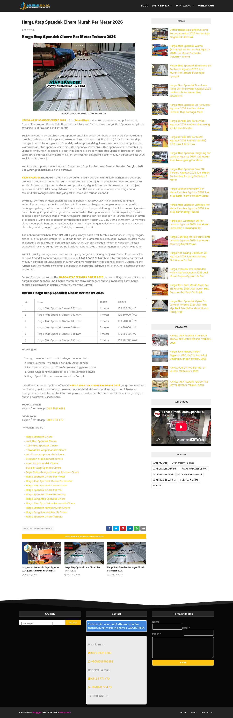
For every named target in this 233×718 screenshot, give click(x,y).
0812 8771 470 (55, 420)
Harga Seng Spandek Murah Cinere (46, 512)
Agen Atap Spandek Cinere (42, 463)
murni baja (29, 29)
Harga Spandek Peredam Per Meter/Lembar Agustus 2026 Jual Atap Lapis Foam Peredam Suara (189, 192)
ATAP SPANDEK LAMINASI (165, 468)
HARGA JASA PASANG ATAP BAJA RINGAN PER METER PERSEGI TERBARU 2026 (190, 339)
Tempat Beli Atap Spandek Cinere (46, 450)
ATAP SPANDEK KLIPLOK (183, 463)
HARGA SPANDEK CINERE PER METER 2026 (95, 385)
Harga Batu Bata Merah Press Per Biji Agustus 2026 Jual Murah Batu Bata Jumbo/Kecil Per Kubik (189, 288)
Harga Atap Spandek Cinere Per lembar (49, 481)
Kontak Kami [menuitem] (206, 5)
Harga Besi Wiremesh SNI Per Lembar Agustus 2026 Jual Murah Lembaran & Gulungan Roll (189, 224)
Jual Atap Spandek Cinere (41, 441)
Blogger (37, 712)
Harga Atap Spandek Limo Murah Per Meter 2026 (82, 568)
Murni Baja (82, 120)
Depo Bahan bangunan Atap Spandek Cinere (52, 472)
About (194, 712)
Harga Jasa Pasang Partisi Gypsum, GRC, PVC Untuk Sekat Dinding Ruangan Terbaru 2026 (188, 355)
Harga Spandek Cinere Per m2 (44, 490)
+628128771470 (101, 687)
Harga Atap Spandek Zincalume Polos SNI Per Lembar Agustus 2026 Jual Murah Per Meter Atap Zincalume (190, 91)
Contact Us (207, 712)
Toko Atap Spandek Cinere (42, 445)
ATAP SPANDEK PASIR (163, 474)
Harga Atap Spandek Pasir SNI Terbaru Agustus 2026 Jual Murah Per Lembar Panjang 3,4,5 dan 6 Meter (190, 174)
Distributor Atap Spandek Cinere (45, 454)
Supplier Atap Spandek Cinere (43, 468)
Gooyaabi (65, 712)
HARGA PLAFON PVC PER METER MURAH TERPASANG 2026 (187, 369)
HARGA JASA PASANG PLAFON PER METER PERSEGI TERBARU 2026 (189, 383)
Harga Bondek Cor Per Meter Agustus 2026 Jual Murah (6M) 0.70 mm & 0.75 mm (188, 140)
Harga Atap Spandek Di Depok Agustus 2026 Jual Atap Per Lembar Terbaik (40, 568)
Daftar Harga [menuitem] (160, 5)
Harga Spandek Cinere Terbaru (44, 516)
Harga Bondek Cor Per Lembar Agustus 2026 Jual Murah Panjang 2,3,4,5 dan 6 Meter (190, 124)
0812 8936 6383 (56, 408)
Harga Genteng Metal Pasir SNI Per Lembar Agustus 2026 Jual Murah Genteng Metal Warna (190, 240)
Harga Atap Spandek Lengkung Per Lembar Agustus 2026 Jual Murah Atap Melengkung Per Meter (190, 156)
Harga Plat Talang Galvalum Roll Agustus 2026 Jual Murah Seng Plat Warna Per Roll (189, 256)
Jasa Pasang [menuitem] (183, 5)
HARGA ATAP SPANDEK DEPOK (38, 528)
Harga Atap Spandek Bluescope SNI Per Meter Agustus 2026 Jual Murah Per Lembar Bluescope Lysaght (190, 71)
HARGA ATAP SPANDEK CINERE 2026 (44, 120)
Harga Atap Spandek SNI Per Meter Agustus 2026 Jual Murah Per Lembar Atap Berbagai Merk (190, 108)
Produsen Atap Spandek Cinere (44, 459)
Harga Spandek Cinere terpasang (45, 494)
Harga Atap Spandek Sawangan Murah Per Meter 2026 (125, 568)
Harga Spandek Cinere (39, 436)
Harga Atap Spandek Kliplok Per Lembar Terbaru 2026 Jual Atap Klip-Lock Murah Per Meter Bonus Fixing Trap (189, 306)
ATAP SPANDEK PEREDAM (190, 474)
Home (183, 712)
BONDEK (157, 485)
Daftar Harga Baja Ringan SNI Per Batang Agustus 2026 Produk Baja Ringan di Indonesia (189, 33)
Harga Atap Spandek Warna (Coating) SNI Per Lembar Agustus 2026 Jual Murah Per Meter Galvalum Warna (190, 51)
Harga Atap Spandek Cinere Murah (46, 485)
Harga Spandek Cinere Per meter (45, 476)
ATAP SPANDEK (31, 177)
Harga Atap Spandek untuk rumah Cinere (50, 503)
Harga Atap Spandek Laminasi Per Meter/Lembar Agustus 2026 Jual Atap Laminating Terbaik (190, 208)
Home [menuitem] (144, 5)
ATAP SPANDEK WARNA (164, 480)
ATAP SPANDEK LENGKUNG (194, 468)
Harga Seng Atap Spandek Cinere (45, 499)
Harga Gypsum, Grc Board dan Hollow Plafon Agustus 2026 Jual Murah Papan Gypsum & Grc (189, 272)
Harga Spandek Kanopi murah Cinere (48, 507)
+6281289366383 (102, 662)
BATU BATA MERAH (189, 480)
